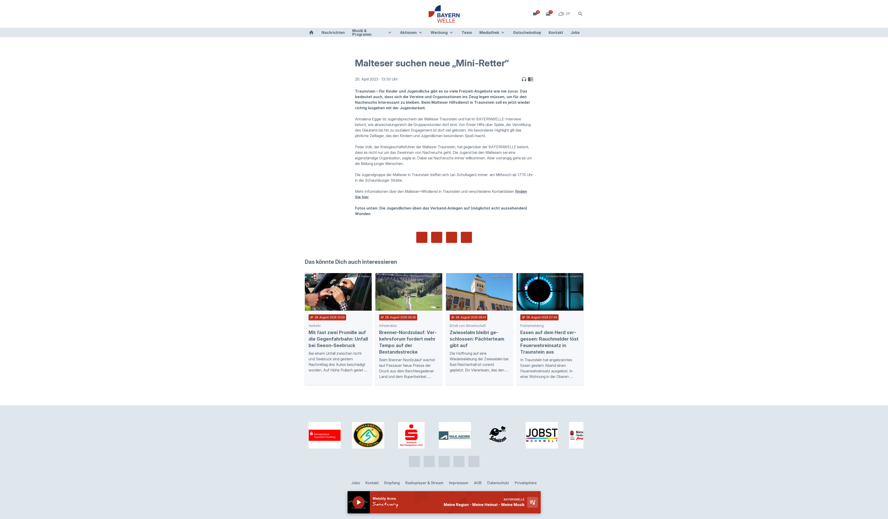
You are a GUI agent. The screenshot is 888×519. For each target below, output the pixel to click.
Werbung (439, 32)
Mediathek (489, 32)
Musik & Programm (361, 32)
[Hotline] (309, 14)
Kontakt (556, 32)
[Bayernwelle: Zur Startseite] (444, 14)
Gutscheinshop (527, 32)
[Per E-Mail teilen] (466, 237)
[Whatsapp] (318, 14)
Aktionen (408, 32)
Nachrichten (333, 32)
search (580, 14)
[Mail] (346, 14)
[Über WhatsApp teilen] (451, 237)
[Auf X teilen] (436, 237)
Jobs (575, 32)
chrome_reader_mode (530, 79)
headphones (524, 79)
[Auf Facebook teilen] (421, 237)
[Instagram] (337, 14)
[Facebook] (328, 14)
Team (467, 32)
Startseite (311, 32)
